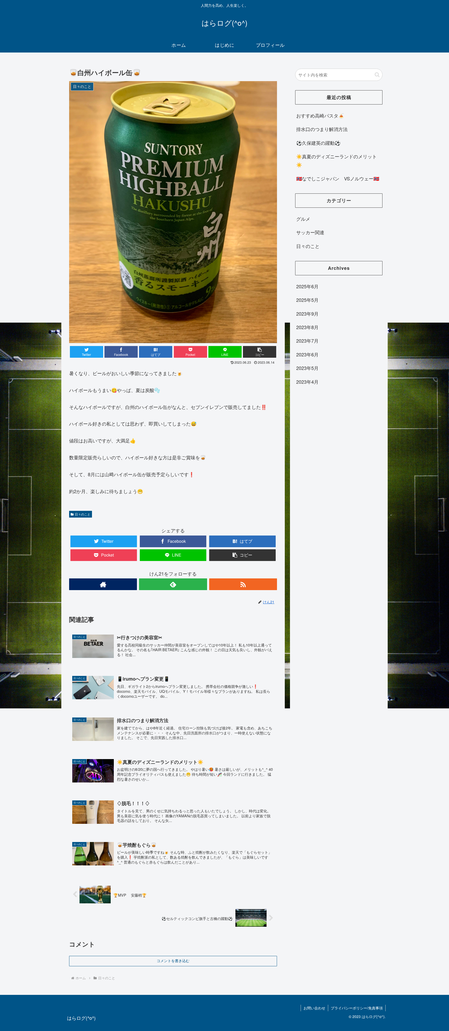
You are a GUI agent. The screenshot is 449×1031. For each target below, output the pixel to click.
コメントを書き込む (173, 961)
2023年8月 (307, 327)
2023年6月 (307, 354)
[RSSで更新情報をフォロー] (243, 584)
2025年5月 (307, 299)
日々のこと (82, 514)
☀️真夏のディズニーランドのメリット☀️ (336, 160)
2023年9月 (307, 313)
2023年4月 (307, 381)
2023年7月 (307, 340)
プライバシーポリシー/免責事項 (357, 1007)
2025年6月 (307, 286)
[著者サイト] (103, 584)
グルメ (303, 218)
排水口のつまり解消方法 (322, 129)
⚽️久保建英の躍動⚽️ (318, 142)
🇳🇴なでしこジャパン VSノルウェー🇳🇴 (337, 178)
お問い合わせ (314, 1007)
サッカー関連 (310, 232)
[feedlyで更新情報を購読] (173, 584)
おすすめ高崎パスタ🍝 (320, 115)
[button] (377, 75)
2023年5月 (307, 367)
